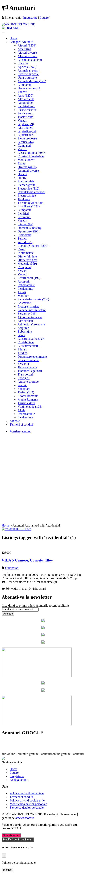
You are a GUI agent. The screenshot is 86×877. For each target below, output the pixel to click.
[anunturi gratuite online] (18, 24)
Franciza (23, 63)
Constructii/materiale (31, 156)
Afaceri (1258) (27, 45)
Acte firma (24, 49)
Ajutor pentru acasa (30, 317)
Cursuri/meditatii (28, 346)
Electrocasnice (27, 195)
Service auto (25, 113)
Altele (21, 410)
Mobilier (23, 295)
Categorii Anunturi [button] (21, 42)
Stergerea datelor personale (27, 807)
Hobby (22, 177)
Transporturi (25, 374)
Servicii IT (24, 363)
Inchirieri (23, 213)
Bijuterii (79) (26, 124)
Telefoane (24, 199)
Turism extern (26, 403)
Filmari (22, 349)
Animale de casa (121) (32, 81)
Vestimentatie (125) (30, 406)
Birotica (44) (26, 142)
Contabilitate (26, 342)
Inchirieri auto (26, 106)
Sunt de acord (11, 835)
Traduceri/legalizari (30, 371)
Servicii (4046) (27, 313)
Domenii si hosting (29, 227)
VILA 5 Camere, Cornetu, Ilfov (27, 560)
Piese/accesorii (27, 109)
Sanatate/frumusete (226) (33, 299)
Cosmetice (24, 303)
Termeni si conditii (21, 424)
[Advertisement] (43, 479)
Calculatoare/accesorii (31, 192)
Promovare (24, 235)
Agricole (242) (27, 67)
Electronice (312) (28, 188)
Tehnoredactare (27, 367)
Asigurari (23, 328)
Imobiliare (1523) (29, 206)
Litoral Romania (28, 396)
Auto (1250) (25, 95)
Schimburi (24, 217)
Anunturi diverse (28, 170)
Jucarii (22, 292)
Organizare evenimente (32, 356)
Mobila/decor (26, 160)
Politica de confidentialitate (27, 793)
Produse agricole (28, 74)
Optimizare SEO (28, 231)
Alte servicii (25, 320)
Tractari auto (25, 117)
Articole (15, 421)
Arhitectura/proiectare (31, 324)
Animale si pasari (28, 70)
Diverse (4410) (27, 167)
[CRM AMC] (11, 28)
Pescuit (22, 385)
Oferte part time (27, 260)
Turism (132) (26, 392)
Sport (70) (24, 378)
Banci (21, 335)
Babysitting (25, 331)
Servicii (22, 238)
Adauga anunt (21, 431)
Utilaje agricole (27, 77)
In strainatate (26, 253)
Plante (21, 163)
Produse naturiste (28, 306)
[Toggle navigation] (3, 32)
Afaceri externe (27, 56)
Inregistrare (30, 17)
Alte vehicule (26, 99)
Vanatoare (24, 388)
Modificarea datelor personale (28, 804)
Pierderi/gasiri (26, 185)
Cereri (21, 249)
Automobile (25, 102)
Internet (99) (25, 224)
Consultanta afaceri (30, 59)
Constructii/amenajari (31, 338)
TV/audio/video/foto (30, 202)
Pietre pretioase (27, 138)
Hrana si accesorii (29, 88)
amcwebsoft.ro (24, 818)
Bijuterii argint (27, 131)
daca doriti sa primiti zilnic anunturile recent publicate (35, 605)
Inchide (7, 869)
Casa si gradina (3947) (32, 152)
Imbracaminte (26, 285)
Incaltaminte (25, 288)
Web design (25, 242)
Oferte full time (27, 256)
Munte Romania (28, 399)
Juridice (22, 353)
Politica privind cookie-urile (27, 800)
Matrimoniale (26, 181)
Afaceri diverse (27, 52)
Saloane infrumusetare (32, 310)
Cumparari (24, 84)
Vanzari (22, 92)
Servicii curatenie (28, 360)
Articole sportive (28, 381)
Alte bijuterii (25, 127)
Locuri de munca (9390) (33, 245)
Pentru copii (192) (29, 278)
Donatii (22, 174)
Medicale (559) (27, 263)
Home (13, 38)
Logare (44, 17)
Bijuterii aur (25, 134)
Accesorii (24, 281)
